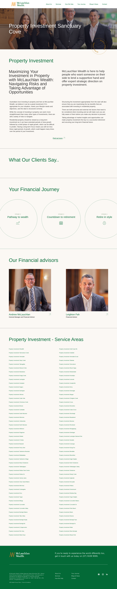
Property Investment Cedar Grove (67, 409)
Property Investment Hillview (16, 394)
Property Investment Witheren (16, 428)
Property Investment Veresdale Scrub (68, 356)
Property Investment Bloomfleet (67, 455)
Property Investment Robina (66, 485)
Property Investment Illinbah (16, 436)
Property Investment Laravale (66, 379)
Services (58, 4)
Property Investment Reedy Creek (67, 474)
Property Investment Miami (66, 512)
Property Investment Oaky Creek (17, 360)
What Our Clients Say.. (34, 160)
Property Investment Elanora (66, 516)
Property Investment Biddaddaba (17, 455)
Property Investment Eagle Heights (68, 459)
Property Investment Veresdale (17, 356)
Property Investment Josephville (67, 383)
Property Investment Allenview (16, 417)
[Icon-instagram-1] (102, 574)
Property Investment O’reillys (16, 440)
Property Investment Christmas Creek (18, 402)
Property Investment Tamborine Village (18, 459)
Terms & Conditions (26, 582)
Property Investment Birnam (16, 406)
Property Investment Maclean (66, 421)
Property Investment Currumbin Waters (69, 500)
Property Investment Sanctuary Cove (45, 29)
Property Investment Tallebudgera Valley (69, 466)
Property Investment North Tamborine (68, 462)
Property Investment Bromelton (67, 406)
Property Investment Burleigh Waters (18, 512)
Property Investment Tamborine (67, 470)
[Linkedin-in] (107, 574)
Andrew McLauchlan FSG (34, 573)
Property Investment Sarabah (66, 440)
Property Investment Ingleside (66, 478)
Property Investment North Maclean (18, 425)
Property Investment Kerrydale (67, 481)
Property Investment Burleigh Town (68, 519)
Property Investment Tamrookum (67, 364)
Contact (104, 4)
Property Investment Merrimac (16, 485)
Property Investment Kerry (66, 387)
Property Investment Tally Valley (17, 516)
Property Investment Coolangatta (17, 489)
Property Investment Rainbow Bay (67, 493)
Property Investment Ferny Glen (17, 447)
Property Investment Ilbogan (66, 394)
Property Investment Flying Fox (67, 447)
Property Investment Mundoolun (17, 371)
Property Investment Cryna (66, 402)
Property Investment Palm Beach (67, 508)
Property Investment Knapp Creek (17, 375)
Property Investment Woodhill (16, 349)
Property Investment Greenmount (67, 489)
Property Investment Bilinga (16, 500)
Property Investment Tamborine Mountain (19, 451)
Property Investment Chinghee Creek (68, 398)
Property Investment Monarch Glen (18, 368)
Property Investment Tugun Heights (68, 497)
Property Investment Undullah (66, 352)
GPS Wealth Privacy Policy (15, 582)
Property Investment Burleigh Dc (67, 523)
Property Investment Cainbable (17, 409)
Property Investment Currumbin (17, 504)
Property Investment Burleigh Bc (17, 523)
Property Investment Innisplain (16, 383)
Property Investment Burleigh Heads (18, 519)
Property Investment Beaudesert (67, 417)
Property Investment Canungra (67, 443)
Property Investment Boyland (16, 443)
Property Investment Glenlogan (67, 432)
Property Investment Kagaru (16, 387)
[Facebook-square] (98, 574)
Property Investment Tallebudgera (17, 466)
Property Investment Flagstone (16, 432)
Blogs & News (94, 4)
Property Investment (31, 60)
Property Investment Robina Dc (17, 474)
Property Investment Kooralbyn (67, 375)
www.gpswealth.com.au (19, 579)
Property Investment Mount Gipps (67, 368)
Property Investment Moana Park (67, 535)
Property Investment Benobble (66, 451)
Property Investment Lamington (17, 379)
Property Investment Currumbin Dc (68, 504)
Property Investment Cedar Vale (17, 398)
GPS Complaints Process (28, 575)
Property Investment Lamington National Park (70, 436)
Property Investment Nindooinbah (67, 371)
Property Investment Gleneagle (67, 390)
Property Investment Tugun (16, 497)
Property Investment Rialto (66, 527)
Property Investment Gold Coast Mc (68, 349)
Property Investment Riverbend (67, 425)
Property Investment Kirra (15, 493)
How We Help (69, 4)
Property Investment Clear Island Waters (19, 481)
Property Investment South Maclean (18, 413)
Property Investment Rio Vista (16, 531)
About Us (49, 4)
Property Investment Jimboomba (17, 421)
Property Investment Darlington (17, 390)
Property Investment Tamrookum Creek (19, 352)
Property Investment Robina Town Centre (19, 470)
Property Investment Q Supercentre (18, 527)
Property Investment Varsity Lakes (17, 478)
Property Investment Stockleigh (67, 413)
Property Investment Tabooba (66, 360)
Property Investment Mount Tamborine (18, 462)
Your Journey (81, 4)
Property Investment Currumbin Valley (18, 508)
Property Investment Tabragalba (17, 364)
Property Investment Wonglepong (67, 428)
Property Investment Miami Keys (17, 535)
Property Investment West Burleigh (68, 531)
